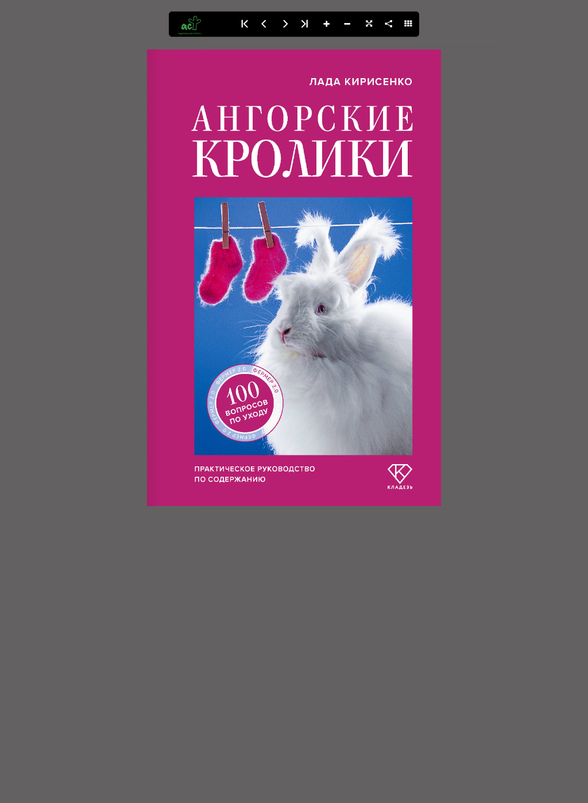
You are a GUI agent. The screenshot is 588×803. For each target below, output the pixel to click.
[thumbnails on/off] (409, 24)
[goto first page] (243, 24)
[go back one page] (264, 24)
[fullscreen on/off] (367, 24)
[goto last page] (305, 24)
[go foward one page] (285, 24)
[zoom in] (326, 24)
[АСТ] (201, 24)
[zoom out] (347, 24)
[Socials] (388, 24)
